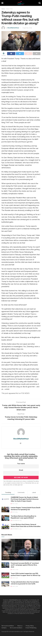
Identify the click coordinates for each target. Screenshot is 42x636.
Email (21, 470)
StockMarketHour (13, 28)
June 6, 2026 (15, 577)
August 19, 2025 (27, 28)
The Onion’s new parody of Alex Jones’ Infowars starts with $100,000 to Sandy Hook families (19, 555)
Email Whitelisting (31, 627)
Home (3, 9)
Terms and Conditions (16, 627)
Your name (21, 463)
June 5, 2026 (15, 586)
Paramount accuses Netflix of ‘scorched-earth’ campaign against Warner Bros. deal (25, 565)
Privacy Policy (30, 625)
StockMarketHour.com (15, 600)
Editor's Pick (9, 9)
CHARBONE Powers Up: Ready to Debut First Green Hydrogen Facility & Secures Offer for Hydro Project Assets (24, 499)
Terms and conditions (7, 625)
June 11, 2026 (15, 569)
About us (19, 625)
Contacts (3, 627)
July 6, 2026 (7, 558)
